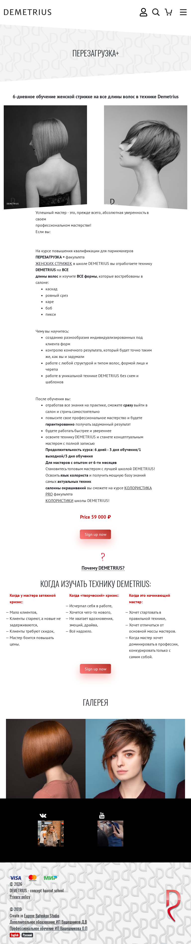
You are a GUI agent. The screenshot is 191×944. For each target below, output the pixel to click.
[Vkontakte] (51, 833)
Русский (27, 935)
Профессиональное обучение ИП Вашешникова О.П (48, 928)
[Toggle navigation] (181, 12)
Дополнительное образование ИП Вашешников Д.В (48, 922)
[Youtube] (110, 833)
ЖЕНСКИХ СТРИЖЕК (54, 263)
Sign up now (95, 534)
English (14, 935)
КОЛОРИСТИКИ (59, 500)
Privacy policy (20, 897)
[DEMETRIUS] (173, 906)
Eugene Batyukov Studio (41, 916)
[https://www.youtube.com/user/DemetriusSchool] (102, 815)
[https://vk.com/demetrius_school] (43, 815)
